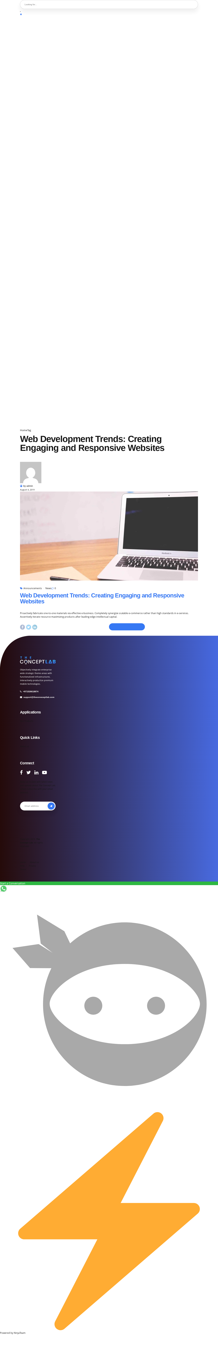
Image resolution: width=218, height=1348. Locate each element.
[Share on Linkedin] (34, 627)
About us (24, 746)
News (48, 588)
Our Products (26, 721)
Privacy (32, 865)
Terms (23, 869)
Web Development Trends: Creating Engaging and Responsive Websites (102, 598)
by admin (28, 486)
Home (23, 430)
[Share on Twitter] (28, 627)
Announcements (32, 588)
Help (22, 865)
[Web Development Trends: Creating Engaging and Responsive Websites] (109, 536)
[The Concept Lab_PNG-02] (38, 660)
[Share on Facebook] (22, 627)
